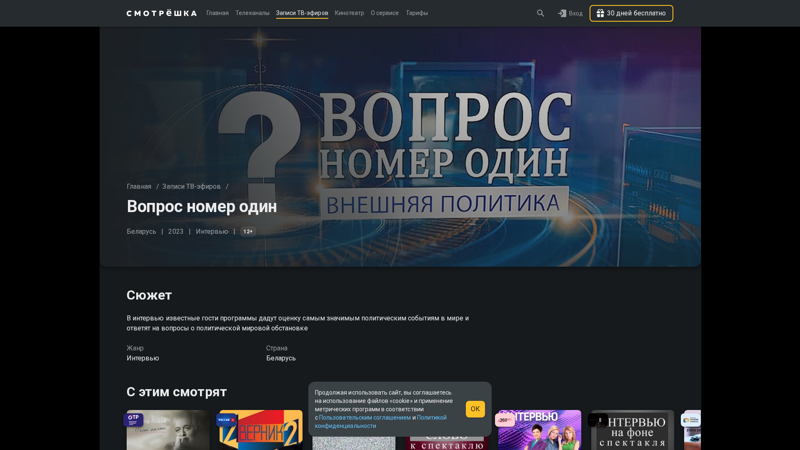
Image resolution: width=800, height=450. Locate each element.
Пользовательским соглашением (365, 417)
